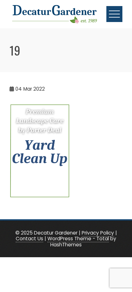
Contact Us (29, 238)
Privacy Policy (98, 232)
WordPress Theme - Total (78, 238)
